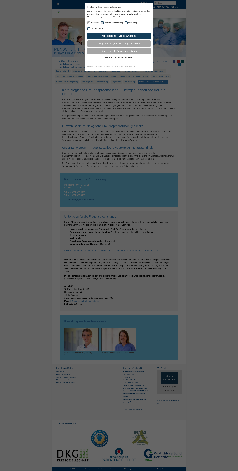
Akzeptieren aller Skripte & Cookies (119, 36)
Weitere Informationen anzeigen (119, 57)
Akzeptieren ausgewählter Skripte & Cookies (119, 43)
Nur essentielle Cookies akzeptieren (119, 51)
